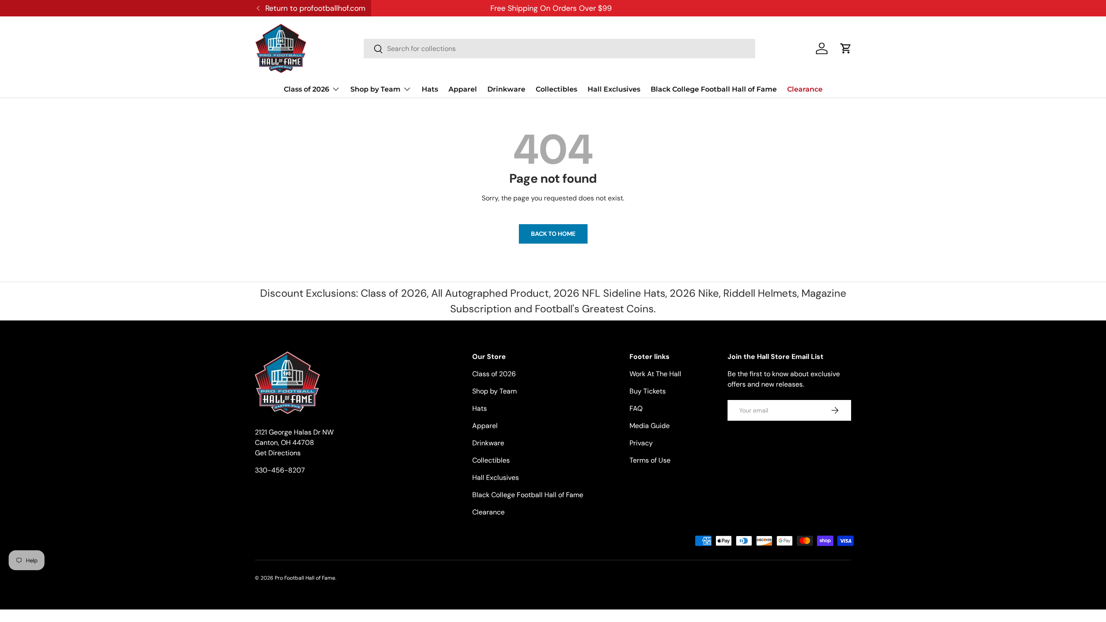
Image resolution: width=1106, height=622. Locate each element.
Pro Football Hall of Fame (305, 577)
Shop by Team (375, 89)
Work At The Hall (655, 373)
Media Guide (649, 425)
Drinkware (506, 89)
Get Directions (278, 452)
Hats (430, 89)
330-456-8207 (280, 470)
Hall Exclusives (614, 89)
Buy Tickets (647, 391)
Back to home (553, 234)
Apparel (462, 89)
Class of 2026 (306, 89)
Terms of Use (650, 460)
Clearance (805, 89)
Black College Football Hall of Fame (714, 89)
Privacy (641, 442)
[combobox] (559, 48)
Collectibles (556, 89)
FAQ (635, 408)
